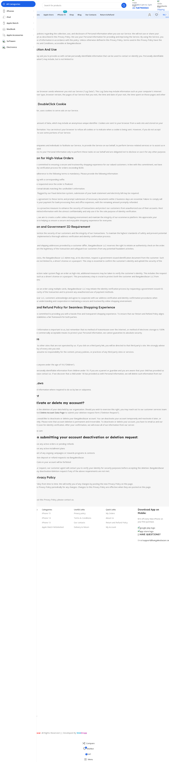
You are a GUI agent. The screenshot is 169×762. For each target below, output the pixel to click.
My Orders (110, 513)
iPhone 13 (46, 522)
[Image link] (146, 527)
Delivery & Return (81, 527)
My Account (111, 527)
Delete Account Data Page (52, 412)
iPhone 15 (46, 513)
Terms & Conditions (82, 518)
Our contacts (79, 522)
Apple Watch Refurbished (53, 527)
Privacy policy (80, 513)
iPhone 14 (46, 518)
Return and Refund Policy (117, 522)
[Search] (123, 5)
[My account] (149, 14)
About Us (110, 518)
